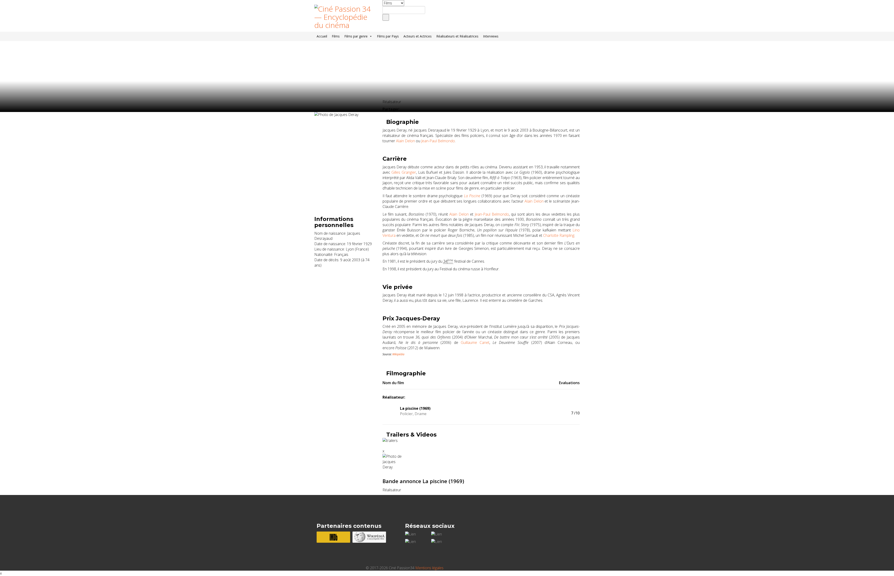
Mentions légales (429, 567)
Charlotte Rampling (558, 235)
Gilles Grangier (403, 172)
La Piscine (472, 195)
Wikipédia (398, 354)
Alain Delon (405, 140)
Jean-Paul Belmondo (438, 140)
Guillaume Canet (475, 342)
